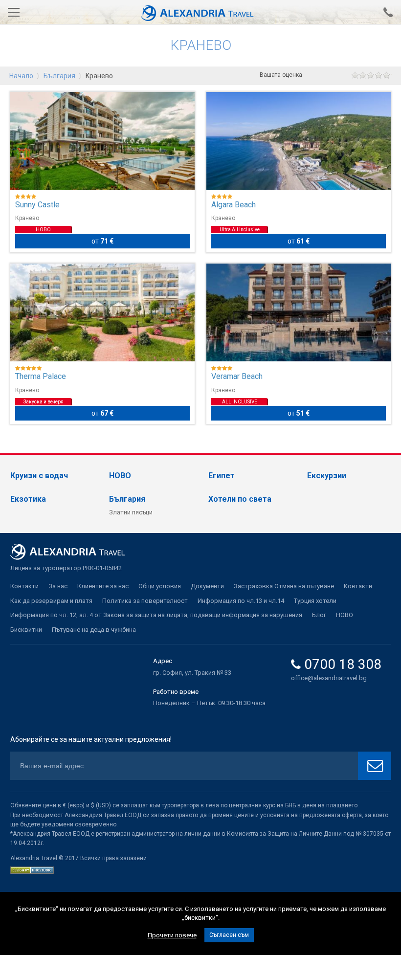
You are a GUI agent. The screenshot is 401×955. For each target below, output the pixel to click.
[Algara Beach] (298, 141)
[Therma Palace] (102, 312)
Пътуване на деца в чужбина (94, 629)
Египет (221, 475)
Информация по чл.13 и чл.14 (241, 600)
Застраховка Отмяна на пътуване (284, 586)
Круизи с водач (39, 475)
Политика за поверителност (145, 600)
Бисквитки (26, 629)
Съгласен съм (229, 935)
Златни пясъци (131, 512)
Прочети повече (172, 935)
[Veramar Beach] (298, 312)
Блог (319, 615)
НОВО (120, 475)
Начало (21, 76)
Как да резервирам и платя (51, 600)
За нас (57, 586)
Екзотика (28, 499)
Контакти (24, 586)
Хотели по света (239, 499)
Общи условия (159, 586)
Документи (207, 586)
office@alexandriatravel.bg (329, 678)
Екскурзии (326, 475)
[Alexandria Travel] (200, 12)
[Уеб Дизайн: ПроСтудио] (32, 869)
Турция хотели (315, 600)
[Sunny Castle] (102, 141)
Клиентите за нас (103, 586)
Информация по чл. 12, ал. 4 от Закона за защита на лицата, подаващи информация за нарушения (156, 615)
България (59, 76)
